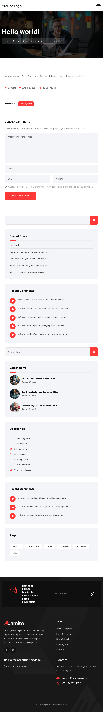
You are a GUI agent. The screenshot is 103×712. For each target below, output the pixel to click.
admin (13, 88)
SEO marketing (20, 449)
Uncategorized (26, 104)
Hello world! (15, 245)
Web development (22, 464)
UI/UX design (20, 454)
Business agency (22, 438)
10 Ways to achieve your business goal (28, 265)
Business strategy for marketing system (49, 308)
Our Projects (62, 644)
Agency (16, 546)
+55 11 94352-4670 (71, 683)
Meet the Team (63, 633)
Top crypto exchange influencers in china (30, 251)
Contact (60, 649)
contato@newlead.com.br (75, 677)
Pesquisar (94, 220)
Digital (49, 546)
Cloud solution (20, 443)
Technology (81, 546)
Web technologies (22, 469)
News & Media (63, 639)
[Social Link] (6, 650)
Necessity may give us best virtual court (29, 258)
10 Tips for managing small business (27, 272)
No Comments (49, 88)
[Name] (91, 594)
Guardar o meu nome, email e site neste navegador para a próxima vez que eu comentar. (51, 186)
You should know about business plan (47, 299)
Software (64, 546)
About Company (64, 628)
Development (33, 546)
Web (15, 553)
